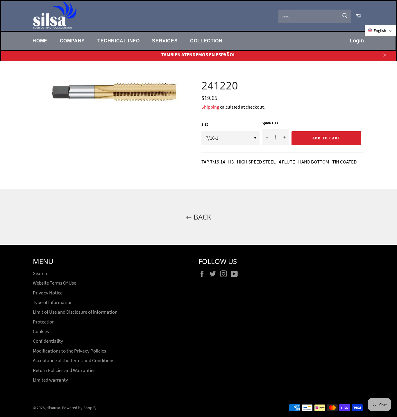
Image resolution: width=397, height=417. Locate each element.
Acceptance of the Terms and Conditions (73, 360)
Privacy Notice (47, 293)
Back (201, 217)
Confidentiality (48, 341)
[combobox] (314, 16)
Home (40, 40)
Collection (206, 40)
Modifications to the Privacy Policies (69, 351)
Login (357, 41)
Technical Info (118, 40)
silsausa (53, 407)
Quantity (270, 123)
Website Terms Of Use (54, 283)
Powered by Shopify (79, 407)
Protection (44, 322)
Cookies (41, 331)
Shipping (210, 107)
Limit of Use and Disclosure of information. (76, 312)
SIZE (204, 124)
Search (40, 273)
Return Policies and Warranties (64, 370)
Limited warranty (50, 380)
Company (72, 40)
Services (165, 40)
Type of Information (53, 302)
